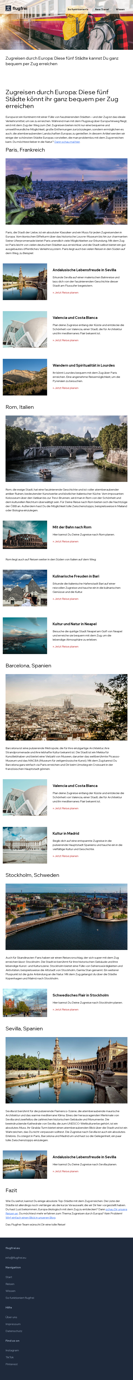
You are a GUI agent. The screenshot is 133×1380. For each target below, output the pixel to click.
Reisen (10, 1284)
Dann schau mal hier (67, 141)
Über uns (11, 1317)
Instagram (12, 1350)
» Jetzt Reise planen (65, 292)
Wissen (120, 9)
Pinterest (12, 1364)
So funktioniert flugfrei (20, 1297)
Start (9, 1277)
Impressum (13, 1324)
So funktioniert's (78, 9)
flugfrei (19, 8)
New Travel (102, 9)
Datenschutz (14, 1331)
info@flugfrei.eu (16, 1257)
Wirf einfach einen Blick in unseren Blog (30, 1217)
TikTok (10, 1357)
